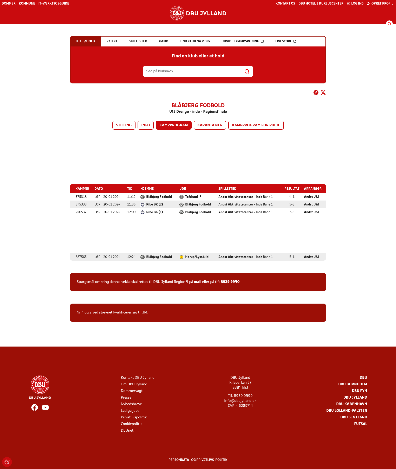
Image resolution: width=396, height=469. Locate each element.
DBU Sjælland (353, 417)
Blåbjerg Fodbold (159, 197)
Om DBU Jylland (134, 384)
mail (197, 282)
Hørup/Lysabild (197, 257)
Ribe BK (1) (154, 212)
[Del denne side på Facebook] (316, 93)
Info (145, 125)
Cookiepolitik (131, 424)
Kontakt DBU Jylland (137, 378)
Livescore (283, 41)
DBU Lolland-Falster (346, 411)
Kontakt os (285, 3)
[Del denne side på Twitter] (323, 93)
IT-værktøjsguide (53, 3)
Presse (126, 397)
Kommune (27, 3)
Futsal (360, 424)
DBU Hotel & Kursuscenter (320, 3)
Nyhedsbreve (131, 404)
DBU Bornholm (352, 384)
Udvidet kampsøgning (240, 41)
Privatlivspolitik (134, 417)
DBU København (351, 404)
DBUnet (127, 430)
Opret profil (382, 3)
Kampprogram (173, 125)
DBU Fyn (359, 391)
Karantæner (210, 125)
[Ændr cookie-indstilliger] (7, 462)
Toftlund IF (193, 197)
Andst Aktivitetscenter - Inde (240, 197)
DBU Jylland (355, 397)
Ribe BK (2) (154, 204)
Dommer (8, 3)
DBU (363, 378)
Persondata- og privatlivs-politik (198, 460)
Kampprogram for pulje (256, 125)
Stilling (124, 125)
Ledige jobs (130, 411)
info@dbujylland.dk (240, 401)
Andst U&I (311, 197)
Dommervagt (132, 391)
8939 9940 (230, 282)
